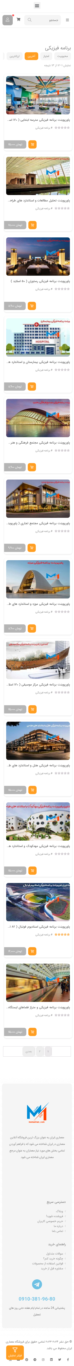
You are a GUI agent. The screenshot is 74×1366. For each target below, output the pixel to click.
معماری (58, 37)
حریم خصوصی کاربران (50, 1221)
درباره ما (58, 1226)
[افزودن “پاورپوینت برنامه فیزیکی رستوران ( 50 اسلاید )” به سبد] (32, 306)
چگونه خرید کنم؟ (53, 1258)
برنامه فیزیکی (42, 128)
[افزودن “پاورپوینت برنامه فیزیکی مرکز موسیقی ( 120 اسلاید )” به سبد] (32, 709)
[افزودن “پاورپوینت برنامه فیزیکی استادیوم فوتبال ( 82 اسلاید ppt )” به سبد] (32, 951)
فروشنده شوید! (54, 1216)
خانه (68, 37)
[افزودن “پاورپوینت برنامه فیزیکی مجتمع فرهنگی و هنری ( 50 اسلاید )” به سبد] (32, 467)
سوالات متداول (54, 1253)
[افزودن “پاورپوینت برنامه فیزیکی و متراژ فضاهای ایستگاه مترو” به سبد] (32, 1032)
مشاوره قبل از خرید (52, 1268)
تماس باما (57, 1231)
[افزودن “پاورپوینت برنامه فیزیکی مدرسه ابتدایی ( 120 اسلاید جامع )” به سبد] (32, 144)
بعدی (28, 1051)
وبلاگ (59, 1211)
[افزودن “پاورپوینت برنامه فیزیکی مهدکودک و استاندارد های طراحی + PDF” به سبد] (32, 871)
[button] (37, 5)
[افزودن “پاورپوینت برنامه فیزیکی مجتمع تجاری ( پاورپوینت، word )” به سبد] (32, 548)
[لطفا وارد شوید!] (7, 20)
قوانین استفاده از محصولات (47, 1263)
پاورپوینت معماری (41, 37)
